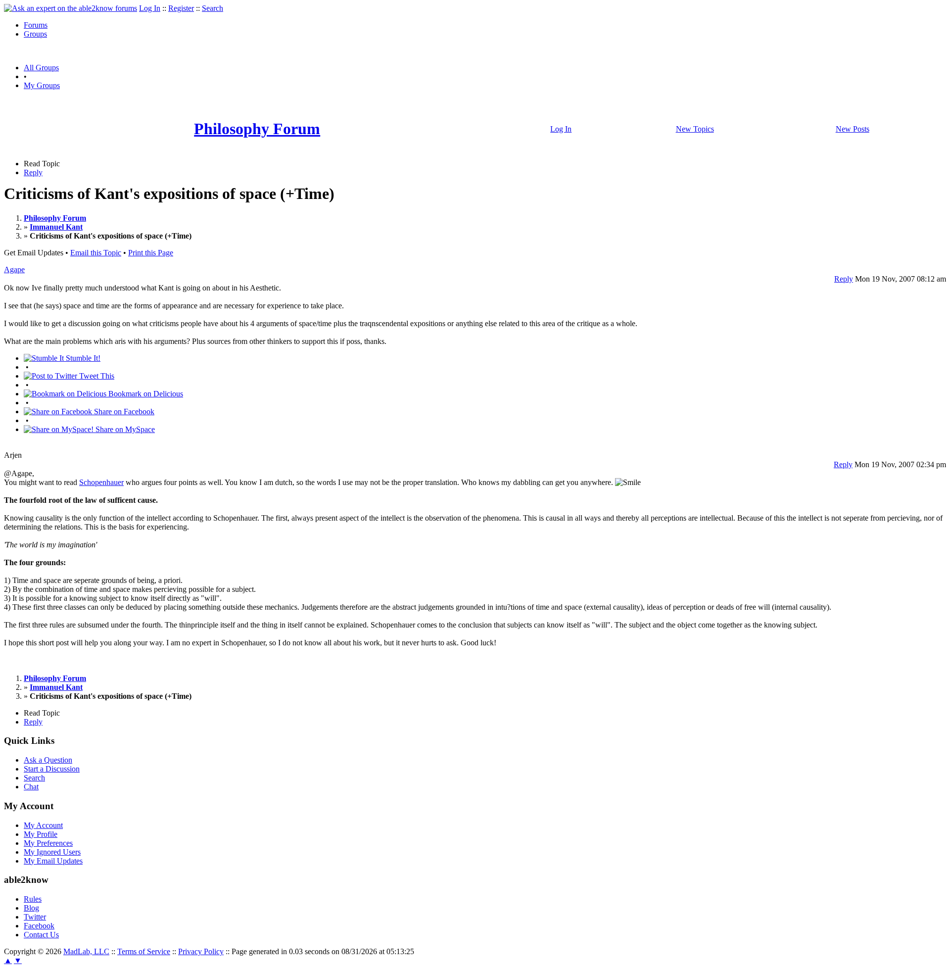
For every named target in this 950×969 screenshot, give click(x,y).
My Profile (40, 834)
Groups (35, 34)
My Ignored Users (52, 852)
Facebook (39, 925)
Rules (33, 899)
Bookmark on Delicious (144, 393)
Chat (31, 786)
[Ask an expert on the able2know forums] (70, 8)
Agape (14, 269)
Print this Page (150, 252)
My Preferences (48, 843)
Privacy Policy (201, 951)
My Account (43, 825)
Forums (36, 25)
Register (181, 8)
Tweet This (95, 376)
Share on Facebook (123, 411)
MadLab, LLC (86, 951)
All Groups (41, 67)
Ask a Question (48, 760)
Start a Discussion (52, 769)
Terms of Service (143, 951)
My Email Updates (53, 861)
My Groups (42, 85)
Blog (31, 908)
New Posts (852, 129)
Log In (149, 8)
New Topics (695, 129)
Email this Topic (95, 252)
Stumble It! (82, 358)
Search (212, 8)
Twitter (35, 917)
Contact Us (41, 934)
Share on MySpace (124, 429)
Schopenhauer (101, 482)
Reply (33, 172)
